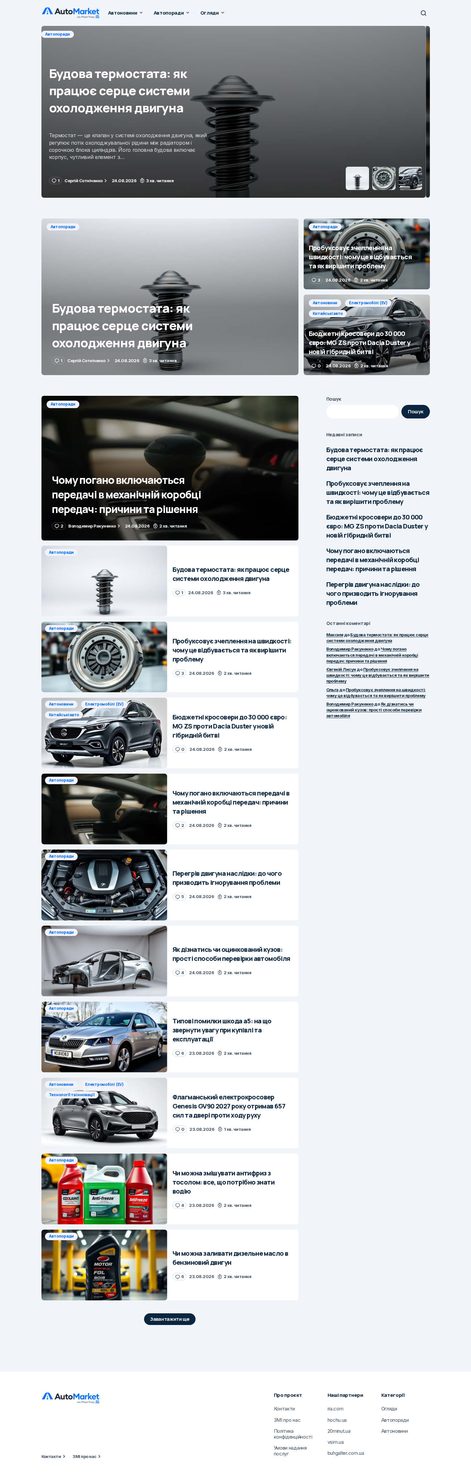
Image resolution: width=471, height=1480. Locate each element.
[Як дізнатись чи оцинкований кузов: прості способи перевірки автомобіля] (104, 961)
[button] (423, 13)
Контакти (51, 1456)
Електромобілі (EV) (368, 303)
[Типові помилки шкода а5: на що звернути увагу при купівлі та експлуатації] (104, 1037)
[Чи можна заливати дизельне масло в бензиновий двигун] (104, 1265)
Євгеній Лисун (341, 669)
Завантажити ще (170, 1319)
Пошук (334, 399)
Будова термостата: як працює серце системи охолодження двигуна (374, 458)
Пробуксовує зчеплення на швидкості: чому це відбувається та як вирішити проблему (377, 492)
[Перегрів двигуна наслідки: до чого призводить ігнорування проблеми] (104, 885)
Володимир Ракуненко (350, 648)
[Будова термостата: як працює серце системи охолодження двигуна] (169, 296)
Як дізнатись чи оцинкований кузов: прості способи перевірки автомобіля (374, 709)
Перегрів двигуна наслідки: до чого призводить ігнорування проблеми (373, 593)
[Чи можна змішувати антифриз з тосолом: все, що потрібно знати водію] (104, 1188)
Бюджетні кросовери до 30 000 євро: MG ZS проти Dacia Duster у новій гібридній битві (377, 526)
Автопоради (63, 34)
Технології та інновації (72, 1094)
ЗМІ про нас (84, 1456)
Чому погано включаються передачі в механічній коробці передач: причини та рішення (372, 559)
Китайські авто (328, 313)
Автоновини (325, 303)
